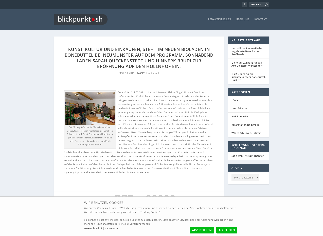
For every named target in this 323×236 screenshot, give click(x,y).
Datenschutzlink (93, 228)
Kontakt (260, 19)
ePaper (235, 100)
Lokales (141, 73)
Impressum (111, 228)
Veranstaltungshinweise (245, 124)
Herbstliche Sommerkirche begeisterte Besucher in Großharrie (246, 51)
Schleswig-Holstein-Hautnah (247, 155)
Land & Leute (239, 108)
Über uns (242, 19)
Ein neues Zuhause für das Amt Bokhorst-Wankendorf (246, 64)
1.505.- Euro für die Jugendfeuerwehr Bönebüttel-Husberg (248, 77)
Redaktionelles (219, 19)
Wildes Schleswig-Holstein (246, 133)
